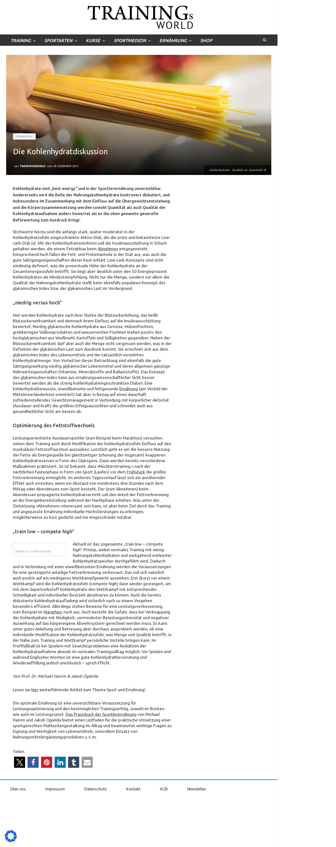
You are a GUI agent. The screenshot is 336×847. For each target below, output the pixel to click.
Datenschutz (95, 789)
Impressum (55, 789)
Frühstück (136, 472)
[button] (19, 762)
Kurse (93, 40)
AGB (164, 789)
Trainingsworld (32, 166)
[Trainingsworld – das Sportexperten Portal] (139, 16)
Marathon (52, 612)
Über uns (18, 789)
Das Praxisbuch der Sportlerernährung (101, 714)
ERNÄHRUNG (173, 40)
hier (34, 689)
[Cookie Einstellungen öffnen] (11, 841)
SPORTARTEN (58, 40)
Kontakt (133, 789)
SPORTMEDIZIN (130, 40)
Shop (206, 40)
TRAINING (21, 40)
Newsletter (196, 789)
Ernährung (24, 136)
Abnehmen (108, 248)
